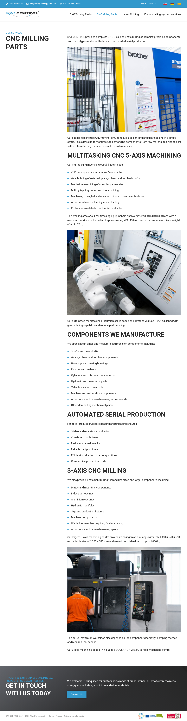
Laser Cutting (131, 14)
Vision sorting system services (162, 14)
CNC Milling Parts (107, 14)
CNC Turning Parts (81, 14)
